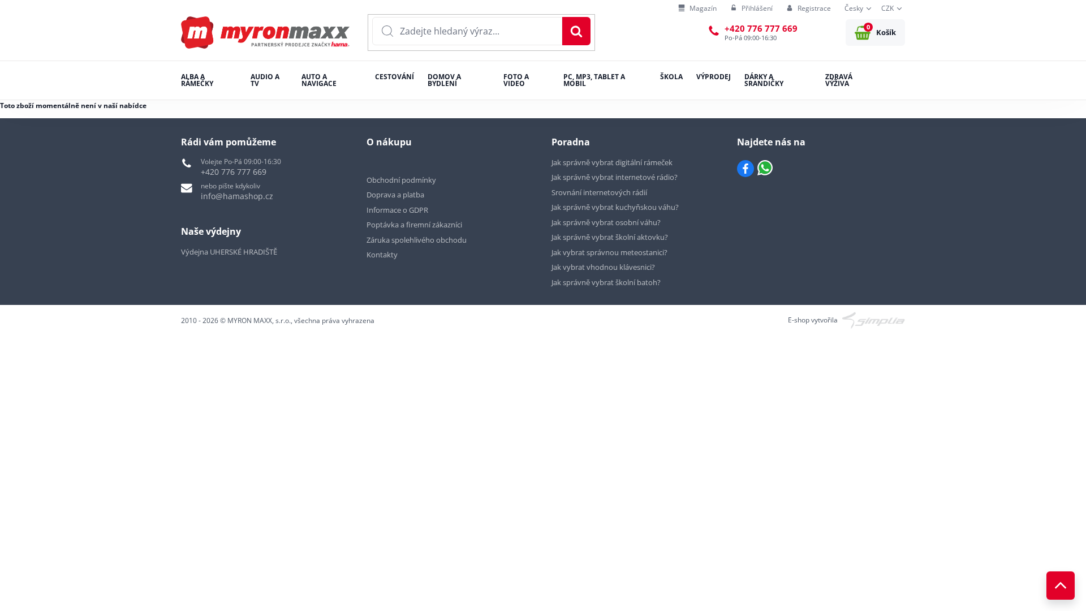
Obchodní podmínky (401, 180)
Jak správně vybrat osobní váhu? (606, 222)
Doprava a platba (395, 195)
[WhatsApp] (765, 168)
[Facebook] (745, 168)
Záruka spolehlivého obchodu (417, 240)
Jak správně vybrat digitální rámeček (612, 162)
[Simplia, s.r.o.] (873, 319)
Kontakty (382, 254)
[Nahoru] (1060, 585)
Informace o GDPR (397, 210)
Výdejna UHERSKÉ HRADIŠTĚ (229, 252)
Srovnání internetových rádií (599, 192)
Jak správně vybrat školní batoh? (606, 282)
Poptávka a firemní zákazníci (414, 225)
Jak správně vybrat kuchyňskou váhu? (615, 207)
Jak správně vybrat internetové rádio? (614, 177)
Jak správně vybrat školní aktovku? (609, 237)
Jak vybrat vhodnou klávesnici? (603, 267)
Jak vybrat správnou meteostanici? (609, 252)
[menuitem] (697, 9)
